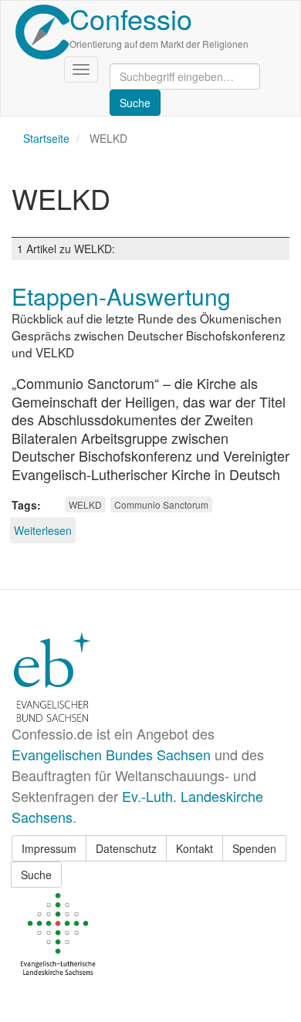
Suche (36, 874)
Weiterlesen (43, 530)
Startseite (46, 138)
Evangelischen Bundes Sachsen (111, 754)
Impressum (49, 848)
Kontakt (194, 848)
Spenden (254, 848)
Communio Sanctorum (161, 504)
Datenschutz (126, 848)
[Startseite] (42, 32)
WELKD (85, 504)
